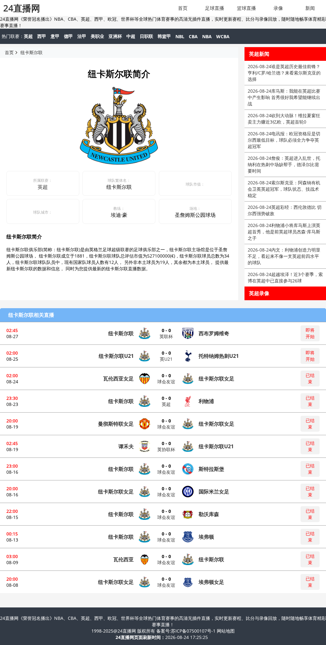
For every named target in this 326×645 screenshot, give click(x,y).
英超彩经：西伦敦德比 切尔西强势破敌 (285, 210)
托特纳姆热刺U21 (219, 355)
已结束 (310, 378)
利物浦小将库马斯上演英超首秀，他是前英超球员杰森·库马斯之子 (284, 231)
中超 (130, 36)
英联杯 (166, 336)
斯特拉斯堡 (211, 468)
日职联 (146, 36)
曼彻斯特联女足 (116, 423)
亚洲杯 (115, 36)
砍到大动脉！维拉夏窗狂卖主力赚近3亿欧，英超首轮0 (284, 118)
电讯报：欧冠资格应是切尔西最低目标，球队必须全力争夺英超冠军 (284, 140)
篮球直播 (246, 8)
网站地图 (226, 631)
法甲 (81, 36)
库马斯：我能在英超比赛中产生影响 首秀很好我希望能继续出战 (284, 97)
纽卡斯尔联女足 (216, 378)
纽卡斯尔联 (31, 52)
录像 (278, 8)
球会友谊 (166, 382)
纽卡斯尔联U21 (116, 355)
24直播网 (21, 8)
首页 (183, 8)
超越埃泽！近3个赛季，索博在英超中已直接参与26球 (285, 277)
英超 (28, 36)
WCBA (223, 36)
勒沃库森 (209, 514)
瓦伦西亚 (123, 559)
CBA (193, 36)
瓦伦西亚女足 (118, 378)
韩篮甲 (164, 36)
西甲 (41, 36)
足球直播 (214, 8)
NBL (179, 36)
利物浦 (206, 401)
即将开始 (310, 333)
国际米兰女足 (214, 491)
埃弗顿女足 (211, 581)
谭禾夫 (126, 446)
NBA (207, 36)
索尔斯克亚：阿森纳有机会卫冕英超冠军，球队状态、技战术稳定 (284, 189)
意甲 (55, 36)
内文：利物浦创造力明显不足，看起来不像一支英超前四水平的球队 (284, 256)
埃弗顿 (206, 536)
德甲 (68, 36)
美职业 (97, 36)
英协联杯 (166, 449)
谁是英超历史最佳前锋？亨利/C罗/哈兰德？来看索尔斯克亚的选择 (284, 72)
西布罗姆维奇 (214, 333)
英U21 (166, 359)
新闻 (310, 8)
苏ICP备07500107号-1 (194, 631)
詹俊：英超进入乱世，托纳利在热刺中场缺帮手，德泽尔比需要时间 (284, 164)
